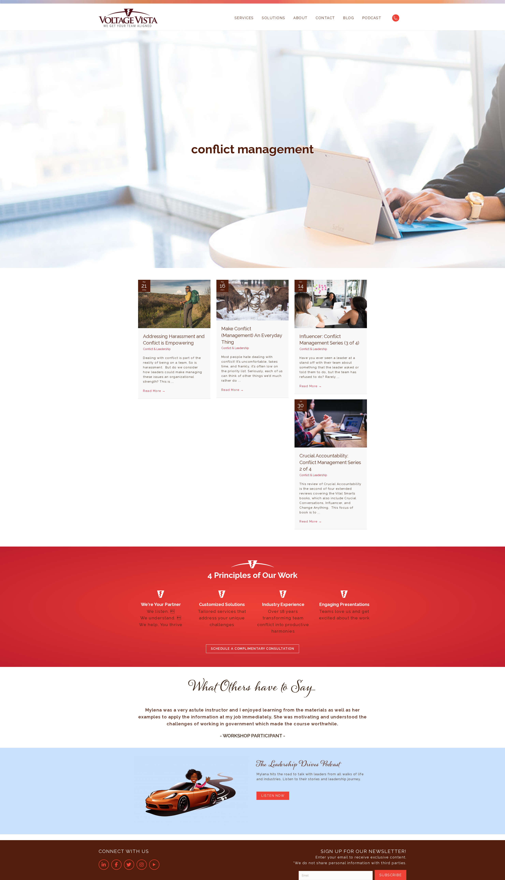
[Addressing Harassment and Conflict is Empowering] (174, 304)
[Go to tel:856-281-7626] (395, 18)
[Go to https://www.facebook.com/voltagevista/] (116, 864)
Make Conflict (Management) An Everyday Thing (251, 335)
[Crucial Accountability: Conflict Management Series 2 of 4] (331, 423)
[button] (252, 648)
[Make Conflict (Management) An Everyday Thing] (252, 300)
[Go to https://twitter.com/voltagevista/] (129, 864)
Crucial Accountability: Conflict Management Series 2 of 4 (330, 462)
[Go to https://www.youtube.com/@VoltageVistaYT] (154, 864)
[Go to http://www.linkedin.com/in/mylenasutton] (104, 864)
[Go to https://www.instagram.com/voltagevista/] (142, 864)
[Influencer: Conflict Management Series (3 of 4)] (331, 304)
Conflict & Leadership (157, 349)
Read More (154, 391)
